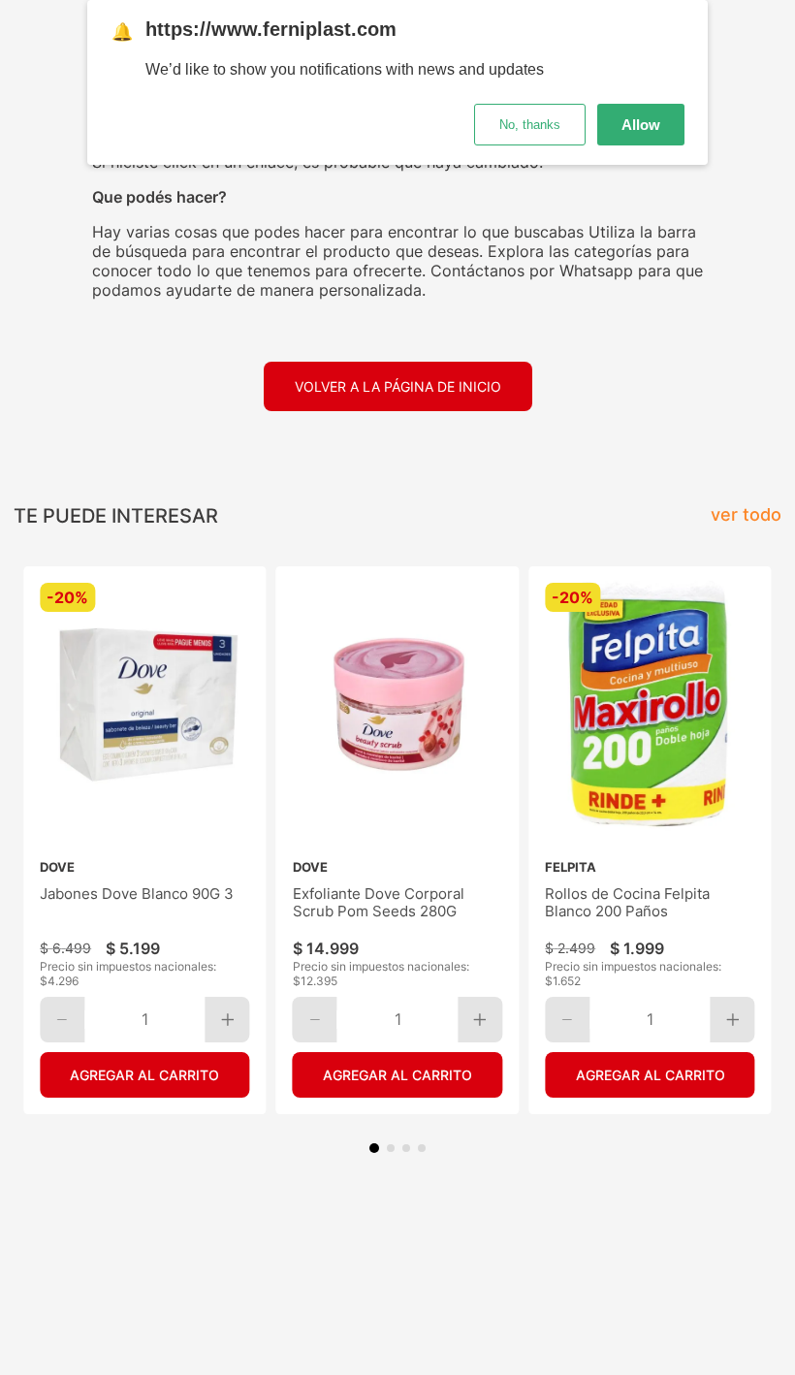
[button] (374, 1148)
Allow (640, 124)
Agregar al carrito (144, 1075)
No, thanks (529, 124)
